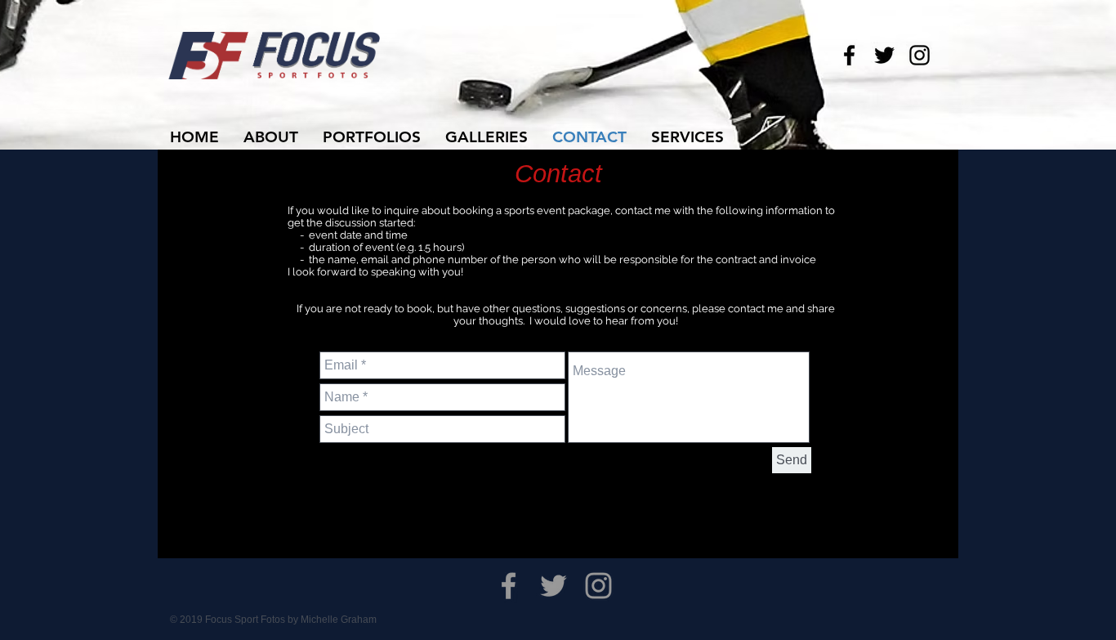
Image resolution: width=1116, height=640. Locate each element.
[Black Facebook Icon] (849, 55)
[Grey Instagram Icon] (598, 585)
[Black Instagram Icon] (919, 55)
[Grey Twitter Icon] (553, 585)
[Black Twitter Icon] (884, 55)
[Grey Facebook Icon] (508, 585)
